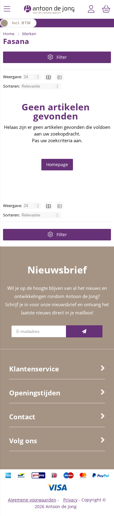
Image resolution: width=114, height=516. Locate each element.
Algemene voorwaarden (32, 500)
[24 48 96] (32, 76)
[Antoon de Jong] (49, 9)
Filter (62, 57)
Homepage (57, 164)
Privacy (70, 500)
